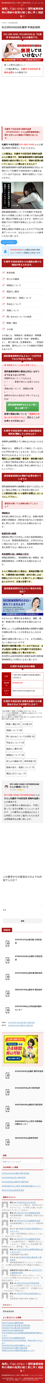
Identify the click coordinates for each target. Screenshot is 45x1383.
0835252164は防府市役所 (26, 1138)
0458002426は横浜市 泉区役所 (20, 1025)
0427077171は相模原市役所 (28, 1213)
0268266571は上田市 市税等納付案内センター (21, 1186)
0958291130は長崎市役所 (13, 1330)
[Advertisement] (22, 102)
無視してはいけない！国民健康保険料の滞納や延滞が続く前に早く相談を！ (22, 12)
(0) (30, 253)
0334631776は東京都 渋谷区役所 (16, 1328)
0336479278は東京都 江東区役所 (21, 1022)
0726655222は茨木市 (26, 1202)
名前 (4, 910)
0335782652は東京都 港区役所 (28, 973)
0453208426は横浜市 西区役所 (29, 1104)
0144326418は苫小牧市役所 (27, 1088)
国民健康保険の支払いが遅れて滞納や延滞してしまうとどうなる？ (22, 1375)
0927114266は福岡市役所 (13, 1323)
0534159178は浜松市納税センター (16, 1345)
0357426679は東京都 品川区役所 (16, 1325)
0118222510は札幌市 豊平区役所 (29, 1071)
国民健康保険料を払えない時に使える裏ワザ (22, 406)
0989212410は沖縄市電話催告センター (18, 1350)
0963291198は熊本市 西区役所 (28, 989)
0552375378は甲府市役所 (28, 1283)
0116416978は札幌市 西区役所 (14, 1348)
